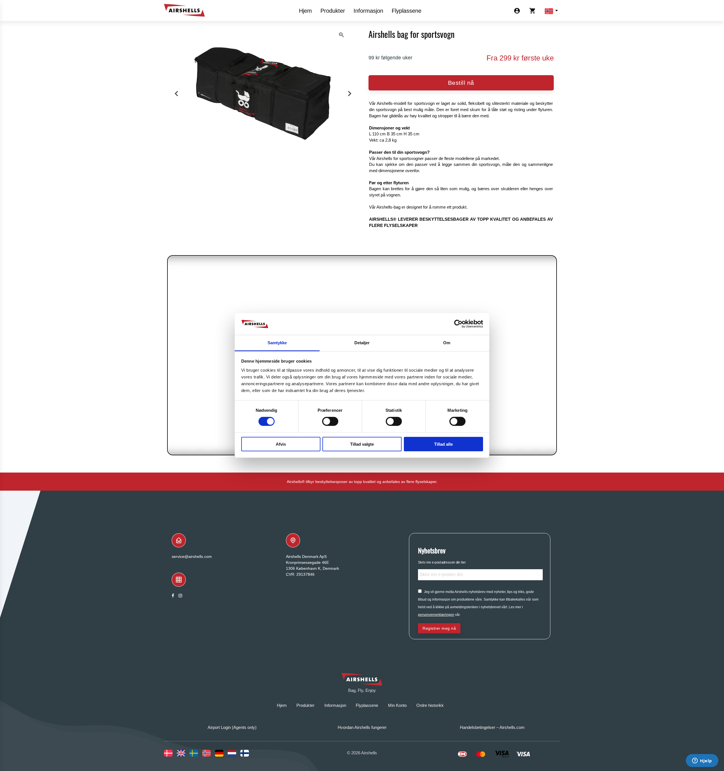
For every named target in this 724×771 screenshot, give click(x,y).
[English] (183, 752)
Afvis (281, 443)
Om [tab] (446, 342)
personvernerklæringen (436, 615)
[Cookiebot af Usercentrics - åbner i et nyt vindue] (458, 324)
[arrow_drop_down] (549, 10)
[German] (221, 752)
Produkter (332, 11)
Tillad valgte (362, 443)
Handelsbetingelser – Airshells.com (492, 727)
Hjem (305, 11)
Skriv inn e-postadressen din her (442, 562)
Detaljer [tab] (362, 342)
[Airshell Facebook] (173, 595)
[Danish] (170, 752)
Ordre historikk (430, 705)
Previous (176, 93)
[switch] (330, 421)
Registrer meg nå (439, 628)
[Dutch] (234, 752)
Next (349, 93)
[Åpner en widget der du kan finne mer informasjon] (702, 761)
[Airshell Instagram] (180, 595)
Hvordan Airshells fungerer (362, 727)
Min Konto (397, 705)
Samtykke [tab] (277, 342)
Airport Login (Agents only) (232, 727)
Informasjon (368, 11)
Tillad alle (443, 443)
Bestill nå (461, 82)
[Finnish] (246, 752)
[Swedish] (195, 752)
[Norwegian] (208, 752)
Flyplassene (406, 11)
